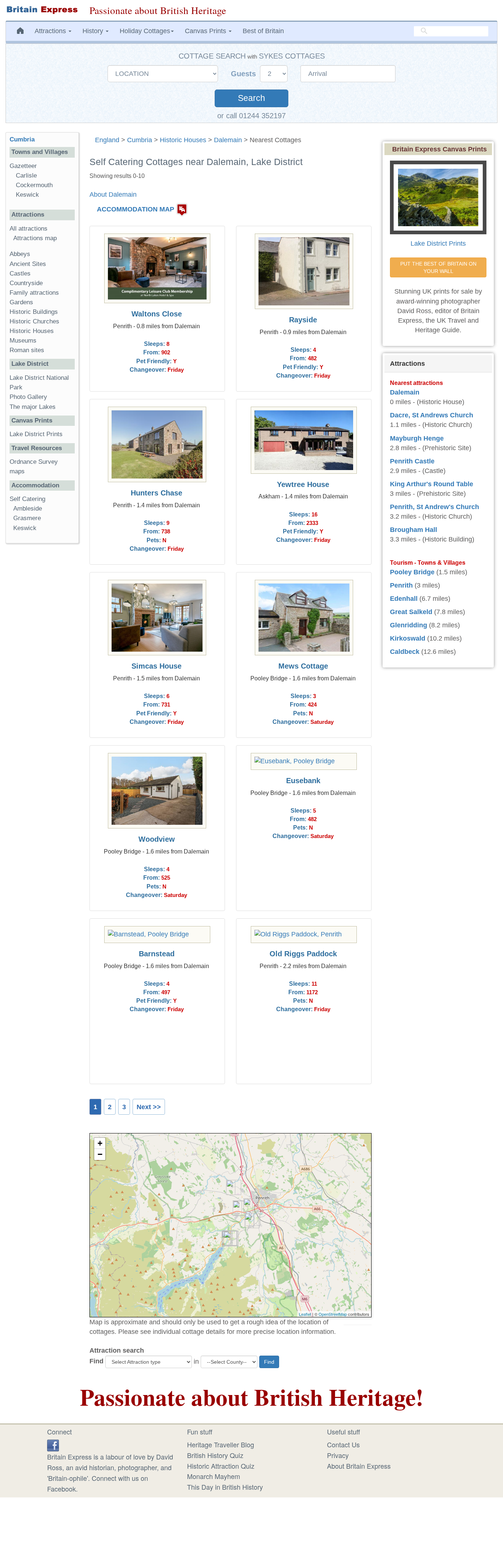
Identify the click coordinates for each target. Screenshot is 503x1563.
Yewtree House (303, 484)
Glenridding (408, 625)
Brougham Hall (413, 529)
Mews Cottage (303, 666)
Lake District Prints (36, 434)
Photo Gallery (28, 396)
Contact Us (343, 1444)
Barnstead (157, 954)
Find (96, 1361)
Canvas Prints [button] (206, 31)
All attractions (29, 228)
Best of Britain (263, 31)
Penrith (401, 585)
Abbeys (20, 253)
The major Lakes (33, 406)
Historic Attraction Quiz (220, 1466)
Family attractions (34, 292)
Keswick (27, 194)
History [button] (93, 31)
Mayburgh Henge (417, 438)
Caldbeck (404, 651)
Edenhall (404, 598)
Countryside (26, 283)
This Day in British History (225, 1487)
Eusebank (303, 781)
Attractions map (35, 238)
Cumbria (139, 140)
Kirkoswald (407, 638)
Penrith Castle (412, 461)
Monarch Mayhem (213, 1476)
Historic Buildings (34, 311)
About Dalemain (113, 194)
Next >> (149, 1107)
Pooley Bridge (412, 572)
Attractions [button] (51, 31)
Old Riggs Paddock (303, 954)
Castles (20, 273)
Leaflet (305, 1314)
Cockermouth (34, 185)
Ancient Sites (28, 263)
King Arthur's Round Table (431, 484)
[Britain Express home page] (42, 10)
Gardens (21, 302)
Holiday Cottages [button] (145, 31)
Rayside (303, 320)
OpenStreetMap (333, 1314)
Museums (23, 340)
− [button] (100, 1154)
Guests (244, 74)
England (107, 140)
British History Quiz (215, 1455)
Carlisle (26, 175)
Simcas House (156, 666)
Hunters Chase (156, 493)
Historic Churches (34, 321)
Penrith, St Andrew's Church (434, 507)
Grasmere (27, 518)
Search (251, 98)
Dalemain (228, 140)
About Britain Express (359, 1466)
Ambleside (27, 508)
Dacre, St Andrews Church (431, 415)
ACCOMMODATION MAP (135, 209)
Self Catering (27, 498)
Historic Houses (183, 140)
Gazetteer (23, 165)
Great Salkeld (411, 612)
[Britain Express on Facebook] (53, 1444)
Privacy (338, 1455)
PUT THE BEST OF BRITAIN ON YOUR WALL (439, 267)
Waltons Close (156, 314)
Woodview (156, 839)
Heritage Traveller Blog (220, 1444)
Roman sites (27, 350)
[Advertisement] (42, 662)
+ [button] (100, 1143)
